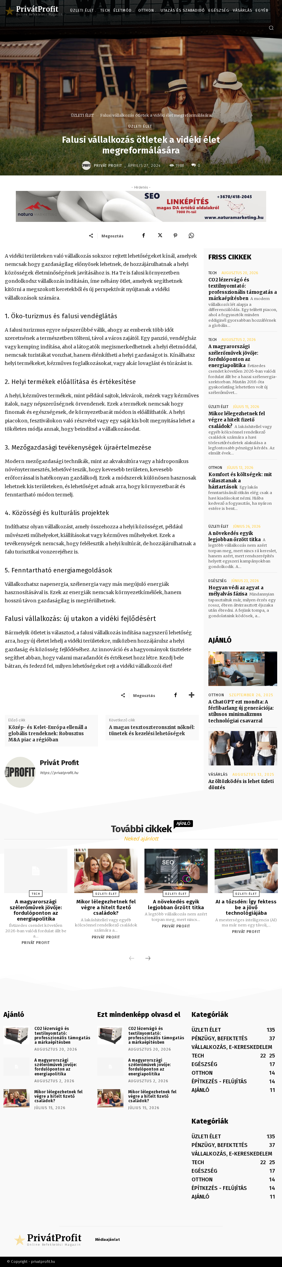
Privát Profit (108, 166)
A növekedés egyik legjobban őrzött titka (234, 536)
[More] (191, 695)
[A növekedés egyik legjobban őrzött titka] (176, 871)
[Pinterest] (175, 236)
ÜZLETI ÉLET (82, 115)
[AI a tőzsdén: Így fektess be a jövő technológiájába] (246, 871)
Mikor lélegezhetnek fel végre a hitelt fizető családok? (236, 420)
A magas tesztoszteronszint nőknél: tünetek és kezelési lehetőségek (152, 730)
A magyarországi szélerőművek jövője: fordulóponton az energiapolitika (233, 356)
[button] (271, 27)
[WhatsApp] (191, 236)
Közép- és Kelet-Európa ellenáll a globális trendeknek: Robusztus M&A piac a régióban (47, 733)
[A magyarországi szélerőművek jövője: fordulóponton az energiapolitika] (35, 871)
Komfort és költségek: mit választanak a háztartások (240, 481)
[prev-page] (132, 958)
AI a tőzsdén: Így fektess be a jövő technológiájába (246, 907)
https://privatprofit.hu (59, 773)
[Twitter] (159, 236)
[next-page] (148, 958)
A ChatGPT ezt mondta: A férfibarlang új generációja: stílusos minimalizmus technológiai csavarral (241, 711)
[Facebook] (144, 236)
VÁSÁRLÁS (218, 774)
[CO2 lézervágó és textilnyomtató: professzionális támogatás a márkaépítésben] (16, 1035)
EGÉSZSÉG (217, 581)
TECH (212, 273)
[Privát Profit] (87, 165)
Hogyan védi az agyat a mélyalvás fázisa (235, 591)
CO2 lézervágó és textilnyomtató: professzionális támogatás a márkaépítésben (242, 289)
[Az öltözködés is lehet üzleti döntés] (242, 748)
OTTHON (215, 468)
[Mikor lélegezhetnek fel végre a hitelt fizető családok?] (106, 871)
